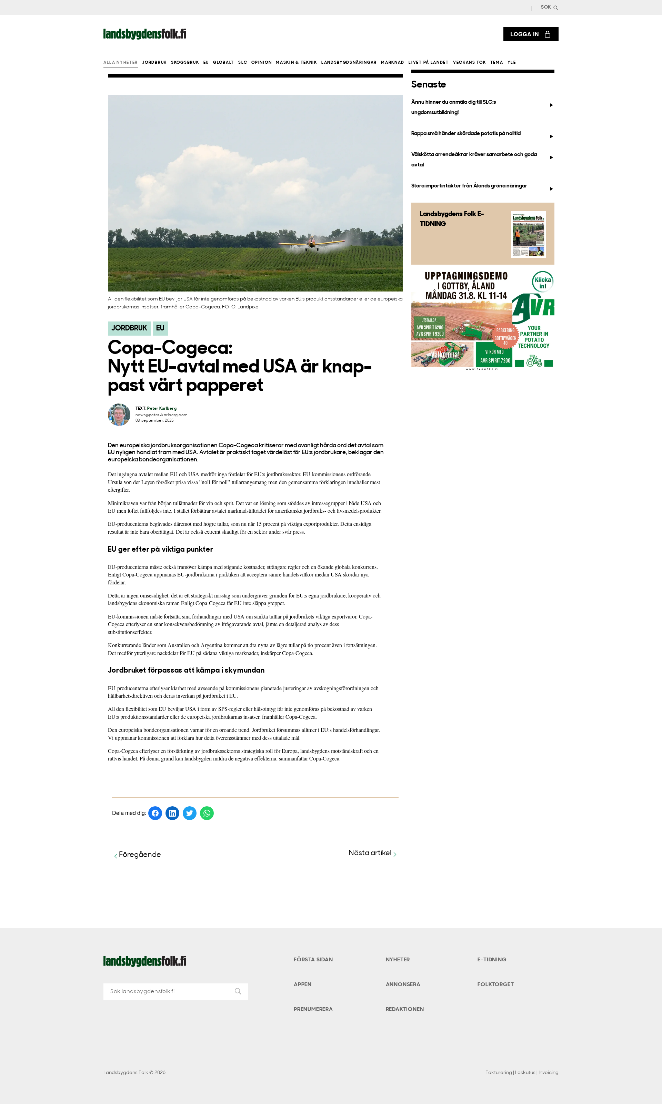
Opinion (261, 63)
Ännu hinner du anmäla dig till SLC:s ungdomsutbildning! (453, 107)
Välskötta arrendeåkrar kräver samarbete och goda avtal (474, 159)
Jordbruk (154, 63)
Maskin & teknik (296, 63)
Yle (512, 63)
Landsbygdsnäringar (349, 63)
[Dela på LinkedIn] (172, 813)
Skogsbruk (185, 63)
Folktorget (496, 985)
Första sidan (313, 960)
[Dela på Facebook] (155, 813)
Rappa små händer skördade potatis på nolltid (466, 133)
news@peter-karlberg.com (162, 415)
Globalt (223, 63)
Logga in (524, 34)
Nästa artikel (370, 853)
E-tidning (492, 960)
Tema (496, 63)
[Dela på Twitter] (190, 813)
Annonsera (403, 985)
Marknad (392, 63)
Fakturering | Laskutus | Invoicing (522, 1072)
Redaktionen (405, 1009)
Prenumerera (313, 1009)
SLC (242, 63)
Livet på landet (429, 63)
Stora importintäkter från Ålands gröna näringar (469, 186)
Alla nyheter (120, 63)
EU (206, 63)
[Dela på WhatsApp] (207, 813)
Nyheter (398, 960)
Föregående (140, 855)
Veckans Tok (469, 63)
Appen (303, 985)
